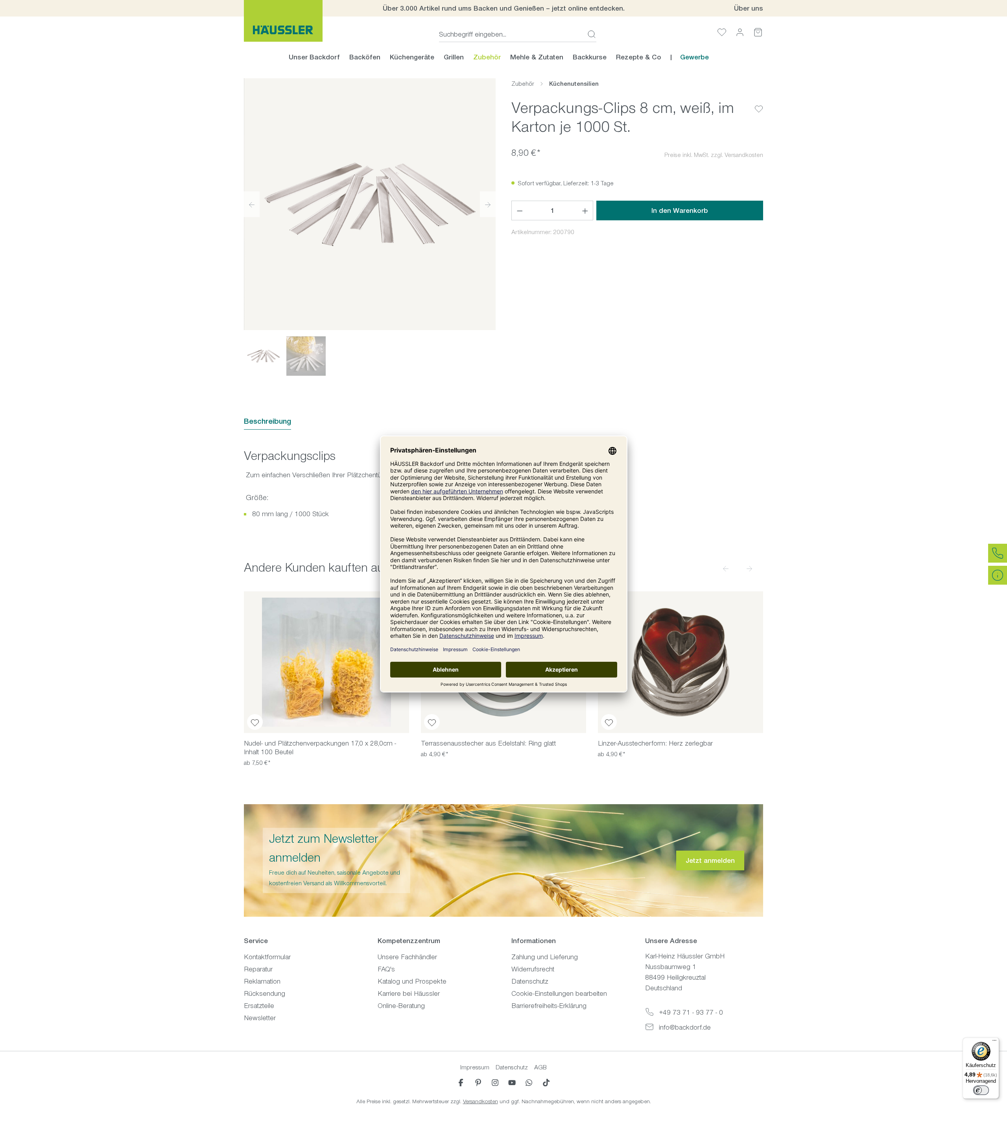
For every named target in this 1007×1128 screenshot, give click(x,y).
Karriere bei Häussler (409, 993)
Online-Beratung (401, 1005)
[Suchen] (589, 34)
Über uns (748, 8)
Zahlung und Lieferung (544, 957)
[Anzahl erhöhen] (585, 210)
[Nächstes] (488, 204)
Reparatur (258, 969)
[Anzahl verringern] (519, 210)
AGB (540, 1067)
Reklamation (262, 981)
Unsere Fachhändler (407, 957)
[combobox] (511, 34)
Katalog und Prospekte (412, 981)
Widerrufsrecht (532, 969)
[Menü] (994, 1042)
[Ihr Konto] (740, 32)
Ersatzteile (259, 1005)
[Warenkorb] (758, 32)
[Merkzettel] (722, 32)
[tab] (267, 422)
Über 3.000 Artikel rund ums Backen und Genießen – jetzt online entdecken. (504, 8)
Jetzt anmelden (710, 860)
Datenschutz (529, 981)
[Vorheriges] (252, 204)
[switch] (981, 1090)
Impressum (474, 1067)
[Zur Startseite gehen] (283, 21)
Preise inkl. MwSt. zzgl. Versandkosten (713, 155)
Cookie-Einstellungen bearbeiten (559, 993)
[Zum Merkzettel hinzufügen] (758, 102)
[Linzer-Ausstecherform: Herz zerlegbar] (680, 662)
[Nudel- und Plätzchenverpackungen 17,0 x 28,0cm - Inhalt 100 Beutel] (326, 662)
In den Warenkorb (679, 210)
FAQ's (386, 969)
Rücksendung (264, 993)
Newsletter (260, 1018)
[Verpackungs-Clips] (370, 204)
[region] (370, 227)
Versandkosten (480, 1101)
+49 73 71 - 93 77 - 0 (691, 1012)
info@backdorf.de (685, 1027)
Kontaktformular (267, 957)
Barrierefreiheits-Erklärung (548, 1005)
